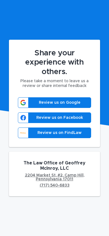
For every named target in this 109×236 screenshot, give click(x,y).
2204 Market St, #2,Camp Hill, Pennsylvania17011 (54, 177)
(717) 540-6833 (55, 185)
